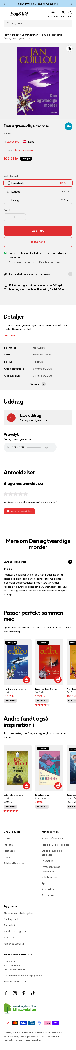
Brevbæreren (42, 795)
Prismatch (47, 860)
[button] (42, 704)
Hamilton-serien (23, 150)
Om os (7, 838)
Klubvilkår (9, 937)
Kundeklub (48, 889)
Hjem (6, 34)
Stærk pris (61, 590)
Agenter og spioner (15, 574)
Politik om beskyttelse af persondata (21, 1036)
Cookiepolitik (11, 919)
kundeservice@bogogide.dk (25, 975)
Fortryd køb (48, 895)
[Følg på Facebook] (6, 993)
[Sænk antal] (8, 217)
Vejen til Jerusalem (13, 795)
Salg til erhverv (50, 877)
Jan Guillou (13, 141)
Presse (7, 857)
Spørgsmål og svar (52, 838)
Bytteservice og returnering (51, 868)
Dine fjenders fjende (46, 689)
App (44, 883)
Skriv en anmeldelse (19, 511)
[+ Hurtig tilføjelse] (26, 680)
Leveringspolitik (33, 1039)
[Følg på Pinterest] (24, 993)
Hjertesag (9, 850)
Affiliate (8, 844)
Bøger (15, 34)
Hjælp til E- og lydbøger (55, 844)
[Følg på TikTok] (33, 993)
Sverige (8, 594)
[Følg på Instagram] (15, 993)
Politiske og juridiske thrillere (20, 590)
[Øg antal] (21, 217)
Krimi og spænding (51, 34)
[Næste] (71, 4)
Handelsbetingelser (15, 931)
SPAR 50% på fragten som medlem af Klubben (38, 3)
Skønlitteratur (30, 34)
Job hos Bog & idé (14, 863)
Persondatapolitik (14, 943)
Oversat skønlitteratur (54, 586)
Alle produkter (35, 574)
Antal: (7, 210)
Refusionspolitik (49, 1036)
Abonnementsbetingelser (18, 913)
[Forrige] (4, 4)
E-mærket (9, 925)
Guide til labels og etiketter (52, 852)
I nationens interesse (15, 689)
